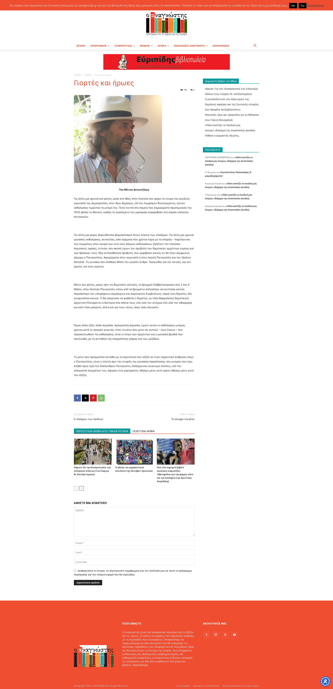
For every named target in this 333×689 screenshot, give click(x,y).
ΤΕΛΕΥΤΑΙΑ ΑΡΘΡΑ (143, 431)
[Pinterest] (93, 398)
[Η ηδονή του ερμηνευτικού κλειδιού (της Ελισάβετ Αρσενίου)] (134, 452)
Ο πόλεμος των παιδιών (88, 419)
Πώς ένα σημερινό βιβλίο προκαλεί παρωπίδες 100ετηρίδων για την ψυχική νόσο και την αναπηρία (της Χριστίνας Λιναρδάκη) (175, 474)
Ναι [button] (293, 5)
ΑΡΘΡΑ (162, 45)
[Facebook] (77, 398)
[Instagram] (215, 634)
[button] (255, 46)
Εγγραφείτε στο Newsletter (206, 685)
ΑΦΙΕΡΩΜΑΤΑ (98, 45)
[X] (85, 398)
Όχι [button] (302, 5)
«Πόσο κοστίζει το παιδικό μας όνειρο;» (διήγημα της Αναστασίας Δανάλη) (229, 161)
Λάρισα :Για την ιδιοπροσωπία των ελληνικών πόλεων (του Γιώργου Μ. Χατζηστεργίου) (92, 471)
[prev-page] (76, 488)
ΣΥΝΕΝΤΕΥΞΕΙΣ (123, 45)
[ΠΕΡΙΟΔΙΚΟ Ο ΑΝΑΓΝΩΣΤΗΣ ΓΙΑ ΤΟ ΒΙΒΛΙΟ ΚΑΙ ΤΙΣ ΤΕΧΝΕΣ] (166, 23)
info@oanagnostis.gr (150, 672)
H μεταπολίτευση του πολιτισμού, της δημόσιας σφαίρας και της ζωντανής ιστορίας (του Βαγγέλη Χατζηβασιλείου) (232, 104)
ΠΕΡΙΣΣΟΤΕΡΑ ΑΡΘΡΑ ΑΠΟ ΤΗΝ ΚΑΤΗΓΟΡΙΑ (102, 431)
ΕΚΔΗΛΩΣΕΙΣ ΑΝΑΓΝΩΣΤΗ (189, 45)
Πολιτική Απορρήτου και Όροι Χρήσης (241, 685)
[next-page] (81, 488)
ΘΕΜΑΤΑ (145, 45)
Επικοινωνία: (130, 672)
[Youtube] (234, 634)
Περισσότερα (140, 665)
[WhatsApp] (101, 398)
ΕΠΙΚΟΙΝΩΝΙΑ (221, 45)
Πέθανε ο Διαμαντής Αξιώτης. (222, 135)
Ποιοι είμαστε (183, 685)
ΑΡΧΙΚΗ (81, 45)
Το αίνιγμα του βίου (183, 419)
